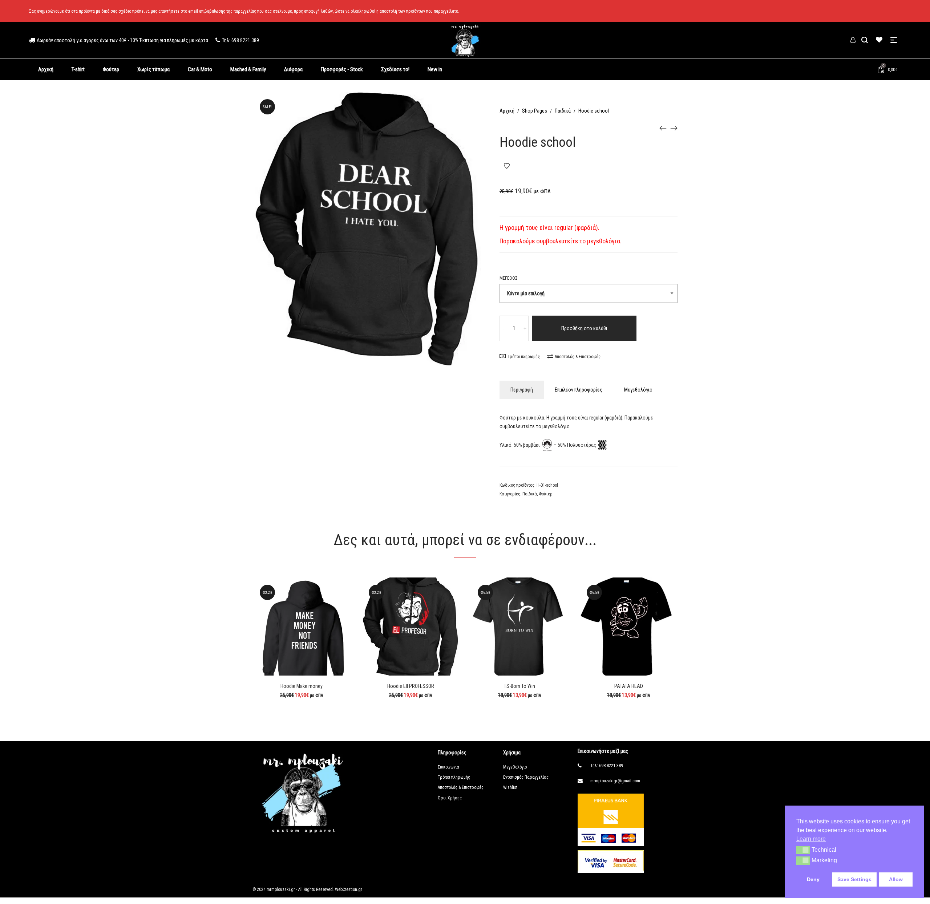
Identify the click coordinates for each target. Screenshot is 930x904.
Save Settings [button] (854, 879)
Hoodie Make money (301, 686)
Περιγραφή (521, 390)
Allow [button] (896, 879)
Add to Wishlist (507, 166)
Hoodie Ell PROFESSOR (410, 686)
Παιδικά (563, 111)
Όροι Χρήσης (450, 797)
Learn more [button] (811, 839)
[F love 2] (663, 128)
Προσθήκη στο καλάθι (584, 328)
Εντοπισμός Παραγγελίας (526, 777)
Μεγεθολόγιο (638, 390)
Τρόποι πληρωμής (524, 356)
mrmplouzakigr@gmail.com (615, 780)
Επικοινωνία (448, 767)
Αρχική (507, 111)
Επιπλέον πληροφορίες (578, 390)
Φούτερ (546, 493)
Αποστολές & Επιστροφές (578, 356)
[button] (803, 850)
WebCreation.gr (348, 889)
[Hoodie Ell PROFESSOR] (674, 128)
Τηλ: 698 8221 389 (606, 765)
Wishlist (510, 787)
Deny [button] (813, 879)
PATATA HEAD (628, 686)
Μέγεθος (509, 278)
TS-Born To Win (519, 686)
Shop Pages (534, 111)
